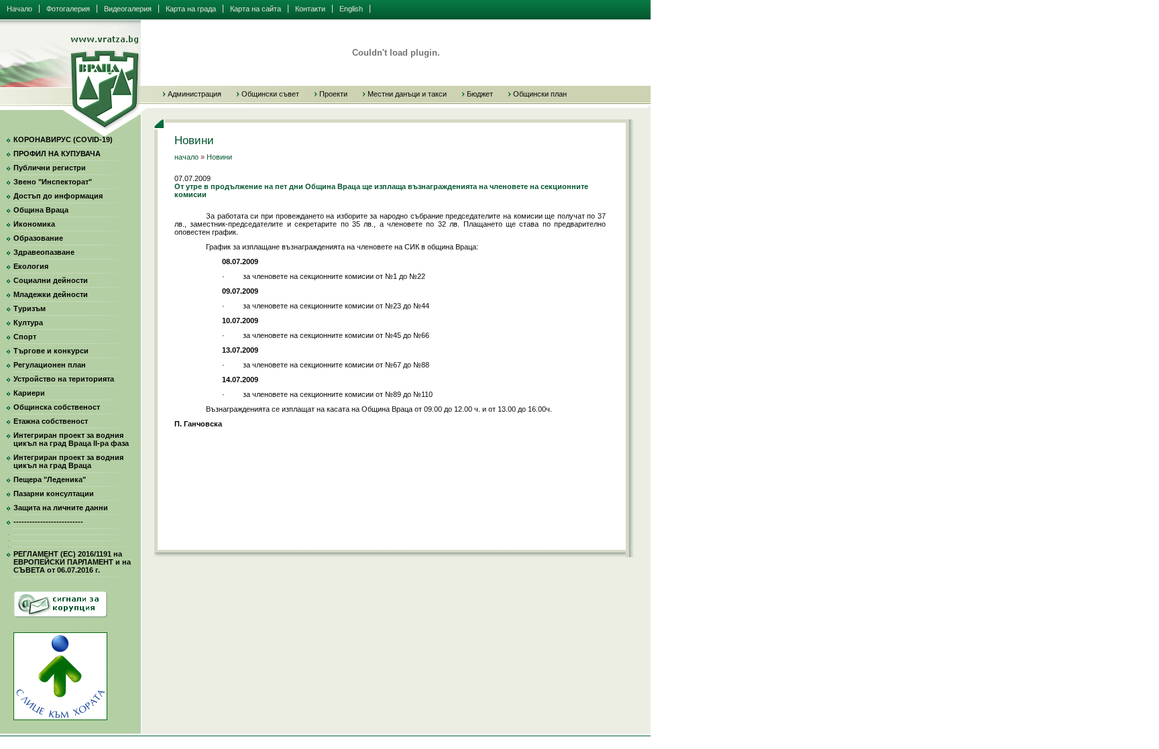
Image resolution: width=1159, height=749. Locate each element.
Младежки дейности (50, 294)
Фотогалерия (68, 9)
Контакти (310, 9)
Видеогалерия (128, 9)
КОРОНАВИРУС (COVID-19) (63, 139)
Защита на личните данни (60, 508)
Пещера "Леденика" (49, 479)
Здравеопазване (43, 252)
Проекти (333, 94)
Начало (19, 9)
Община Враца (40, 210)
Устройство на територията (63, 379)
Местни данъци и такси (407, 94)
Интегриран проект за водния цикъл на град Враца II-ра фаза (71, 439)
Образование (38, 238)
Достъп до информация (58, 196)
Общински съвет (270, 94)
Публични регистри (49, 168)
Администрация (194, 94)
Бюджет (480, 94)
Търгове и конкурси (51, 351)
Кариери (29, 393)
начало (186, 157)
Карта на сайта (255, 9)
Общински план (540, 94)
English (351, 9)
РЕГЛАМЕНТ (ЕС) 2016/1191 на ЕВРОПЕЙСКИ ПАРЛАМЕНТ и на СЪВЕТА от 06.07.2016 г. (72, 562)
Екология (30, 266)
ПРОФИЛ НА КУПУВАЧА (57, 154)
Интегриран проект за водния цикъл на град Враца (68, 461)
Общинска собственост (56, 407)
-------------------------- (48, 522)
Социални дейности (50, 280)
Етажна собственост (50, 421)
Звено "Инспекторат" (52, 182)
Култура (28, 323)
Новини (219, 157)
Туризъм (29, 308)
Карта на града (191, 9)
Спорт (24, 337)
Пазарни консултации (53, 493)
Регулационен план (49, 365)
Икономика (34, 224)
